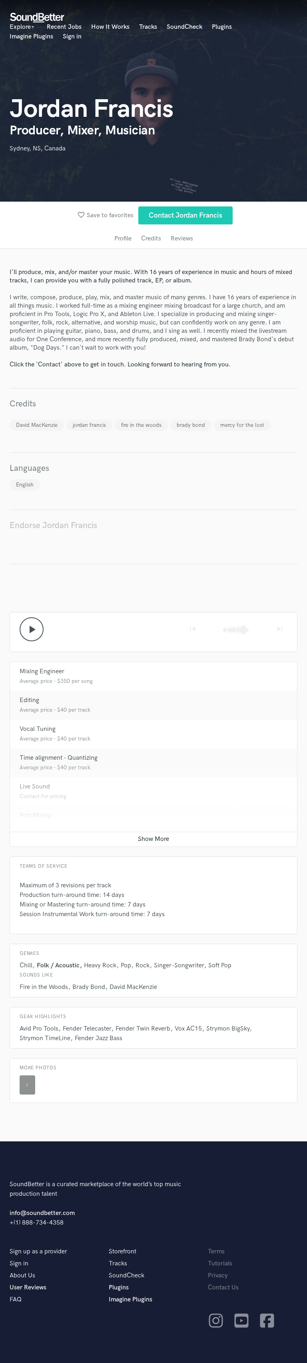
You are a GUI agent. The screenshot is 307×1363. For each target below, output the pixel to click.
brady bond (191, 425)
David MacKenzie (37, 425)
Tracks (148, 27)
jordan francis (89, 425)
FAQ (16, 1299)
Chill (26, 965)
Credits (151, 238)
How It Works (110, 27)
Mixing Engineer (42, 671)
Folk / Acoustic (58, 965)
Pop (126, 965)
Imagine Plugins (31, 36)
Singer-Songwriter (179, 965)
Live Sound (35, 787)
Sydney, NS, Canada (38, 148)
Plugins (222, 27)
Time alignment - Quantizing (59, 758)
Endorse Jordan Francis (53, 525)
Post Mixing (35, 815)
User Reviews (28, 1287)
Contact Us (223, 1287)
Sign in (72, 36)
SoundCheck (184, 27)
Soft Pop (219, 965)
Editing (29, 700)
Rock (143, 965)
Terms (216, 1251)
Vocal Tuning (38, 729)
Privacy (218, 1275)
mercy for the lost (242, 425)
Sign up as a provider (38, 1251)
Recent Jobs (64, 27)
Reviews (182, 238)
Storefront (122, 1251)
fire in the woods (141, 425)
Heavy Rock (100, 965)
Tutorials (220, 1263)
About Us (22, 1275)
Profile (123, 238)
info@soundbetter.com (42, 1213)
